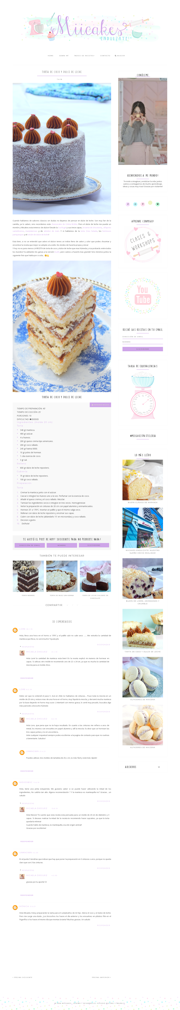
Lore (22, 629)
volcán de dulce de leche (38, 234)
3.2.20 (35, 853)
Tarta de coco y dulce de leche (143, 652)
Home (51, 56)
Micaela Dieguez (36, 652)
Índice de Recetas (84, 56)
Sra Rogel (62, 227)
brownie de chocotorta (92, 227)
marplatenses (31, 231)
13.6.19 (55, 808)
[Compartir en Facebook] (72, 605)
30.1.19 (29, 629)
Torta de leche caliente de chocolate (95, 597)
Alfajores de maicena (142, 700)
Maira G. (121, 1003)
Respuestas (28, 647)
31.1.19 (54, 652)
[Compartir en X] (67, 605)
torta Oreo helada (89, 231)
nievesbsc (26, 782)
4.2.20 (54, 875)
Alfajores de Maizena (142, 747)
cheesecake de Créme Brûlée (64, 224)
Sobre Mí (64, 56)
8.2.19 (29, 689)
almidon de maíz (51, 231)
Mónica (24, 906)
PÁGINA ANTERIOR (101, 977)
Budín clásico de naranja (143, 502)
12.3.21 (33, 906)
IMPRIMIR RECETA (101, 405)
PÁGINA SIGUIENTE (23, 977)
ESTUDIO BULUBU (105, 1003)
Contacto (105, 56)
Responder (103, 645)
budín (57, 252)
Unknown (32, 751)
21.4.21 (43, 751)
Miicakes (66, 1003)
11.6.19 (36, 782)
